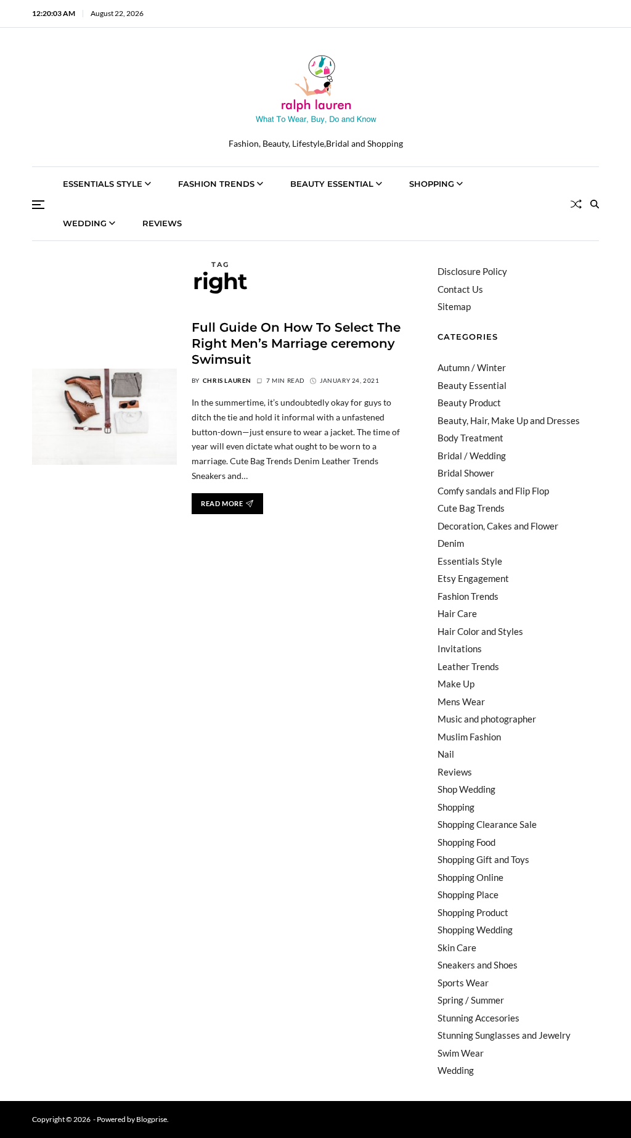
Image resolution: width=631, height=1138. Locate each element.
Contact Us (460, 289)
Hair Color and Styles (480, 631)
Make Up (456, 683)
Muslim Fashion (469, 736)
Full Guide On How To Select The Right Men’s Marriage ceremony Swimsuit (296, 343)
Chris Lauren (227, 380)
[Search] (594, 204)
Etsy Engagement (473, 578)
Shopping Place (468, 894)
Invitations (460, 648)
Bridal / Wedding (472, 455)
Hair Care (457, 613)
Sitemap (454, 306)
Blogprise (151, 1119)
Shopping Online (470, 877)
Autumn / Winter (472, 367)
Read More (222, 503)
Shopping (431, 184)
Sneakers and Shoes (478, 964)
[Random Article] (576, 204)
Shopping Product (473, 912)
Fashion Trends (216, 184)
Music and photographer (487, 718)
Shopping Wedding (475, 929)
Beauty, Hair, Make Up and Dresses (509, 420)
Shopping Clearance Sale (487, 824)
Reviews (162, 223)
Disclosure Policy (472, 271)
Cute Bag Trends (471, 508)
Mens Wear (461, 701)
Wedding (85, 223)
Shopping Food (466, 842)
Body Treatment (470, 437)
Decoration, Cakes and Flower (498, 525)
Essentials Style (102, 184)
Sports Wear (463, 982)
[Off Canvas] (38, 204)
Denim (451, 543)
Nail (446, 753)
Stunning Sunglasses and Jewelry (504, 1035)
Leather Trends (468, 666)
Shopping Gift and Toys (483, 859)
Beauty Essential (331, 184)
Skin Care (457, 947)
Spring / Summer (471, 999)
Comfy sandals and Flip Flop (493, 490)
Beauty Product (469, 402)
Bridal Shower (466, 472)
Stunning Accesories (478, 1017)
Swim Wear (461, 1052)
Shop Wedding (466, 789)
